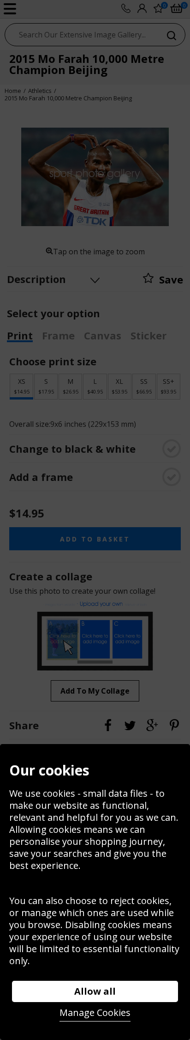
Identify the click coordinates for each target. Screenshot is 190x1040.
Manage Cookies (95, 1012)
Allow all (95, 991)
